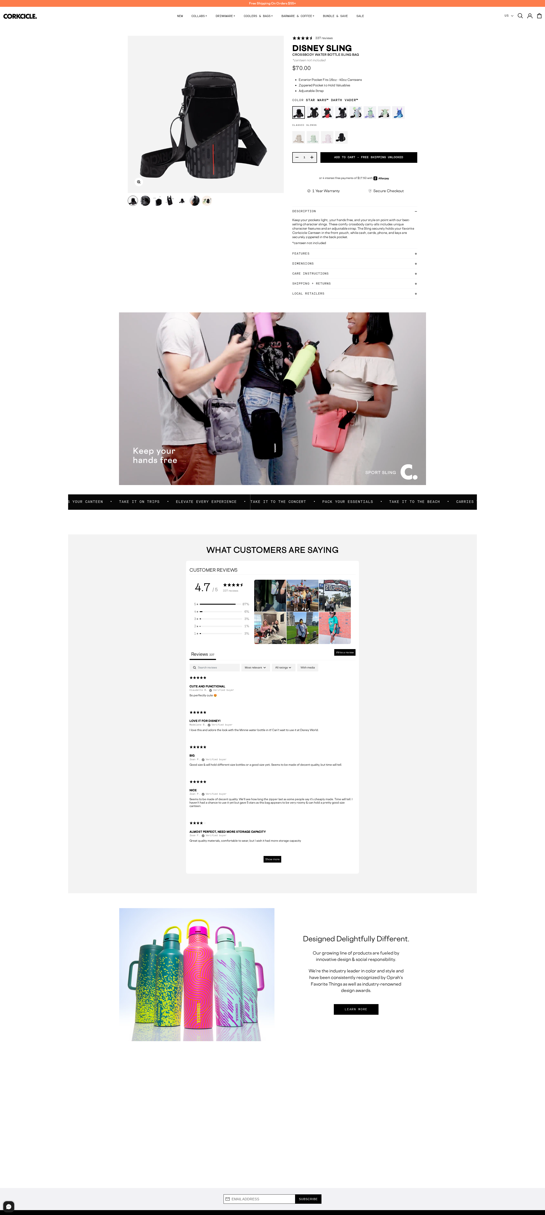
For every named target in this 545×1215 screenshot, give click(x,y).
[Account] (529, 16)
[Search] (520, 16)
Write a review (345, 652)
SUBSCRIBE (308, 1199)
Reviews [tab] (202, 654)
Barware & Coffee (297, 16)
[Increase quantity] (312, 157)
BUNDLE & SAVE (335, 16)
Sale (360, 16)
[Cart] (539, 16)
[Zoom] (139, 182)
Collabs (199, 16)
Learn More (356, 1009)
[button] (221, 604)
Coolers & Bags (258, 16)
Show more (272, 859)
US (508, 15)
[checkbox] (307, 667)
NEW (180, 16)
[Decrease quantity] (297, 157)
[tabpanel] (272, 765)
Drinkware (225, 16)
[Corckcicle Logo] (20, 16)
